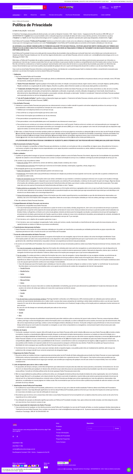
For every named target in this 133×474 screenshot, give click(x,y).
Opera (22, 283)
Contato (42, 15)
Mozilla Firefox (24, 271)
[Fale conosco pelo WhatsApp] (129, 470)
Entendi (21, 470)
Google (22, 293)
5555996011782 (18, 443)
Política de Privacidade (73, 15)
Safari (22, 274)
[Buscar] (45, 7)
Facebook (23, 290)
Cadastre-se (105, 8)
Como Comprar (105, 15)
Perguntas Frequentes (90, 15)
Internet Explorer (25, 277)
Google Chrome (25, 268)
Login (103, 6)
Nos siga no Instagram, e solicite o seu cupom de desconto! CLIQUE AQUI (82, 1)
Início (25, 15)
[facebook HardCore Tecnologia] (17, 436)
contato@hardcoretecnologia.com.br (24, 449)
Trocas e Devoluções (55, 15)
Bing (21, 296)
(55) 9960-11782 (18, 446)
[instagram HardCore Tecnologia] (13, 436)
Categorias (16, 15)
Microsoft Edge (25, 280)
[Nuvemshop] (64, 469)
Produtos (34, 15)
